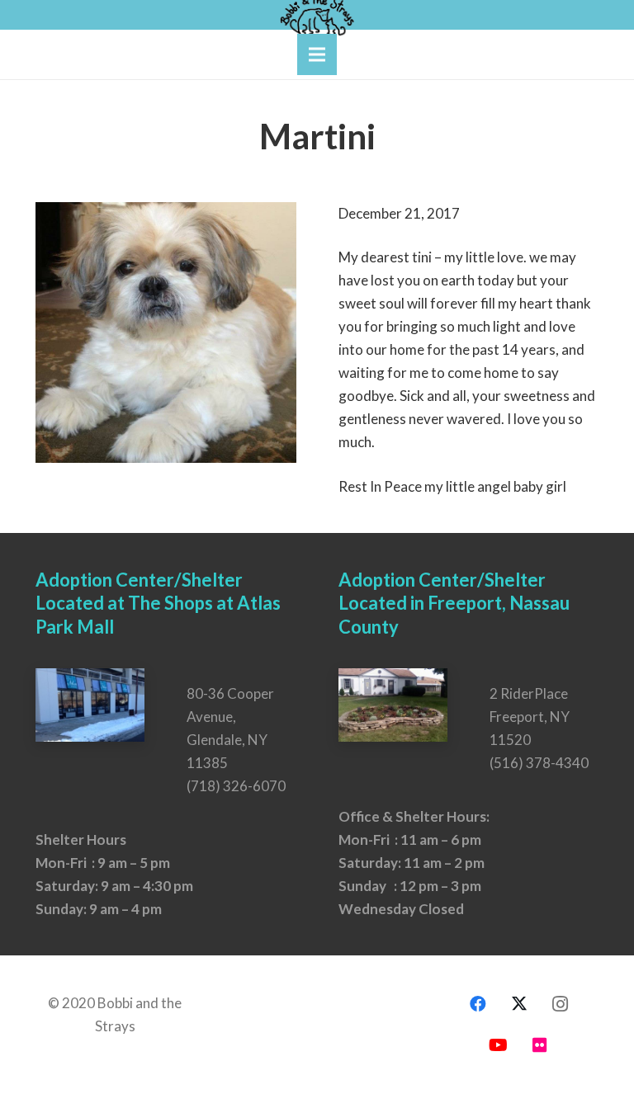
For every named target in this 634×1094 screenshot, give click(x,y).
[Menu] (316, 54)
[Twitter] (519, 1004)
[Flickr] (540, 1045)
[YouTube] (498, 1045)
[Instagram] (560, 1004)
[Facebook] (478, 1004)
